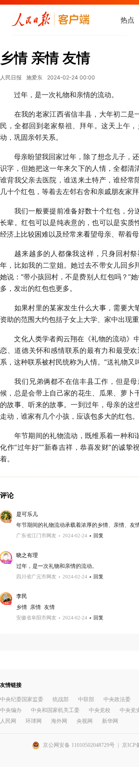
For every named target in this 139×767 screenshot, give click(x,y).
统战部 (61, 699)
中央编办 (11, 710)
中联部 (86, 699)
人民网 (8, 721)
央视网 (84, 721)
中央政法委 (117, 699)
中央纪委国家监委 (21, 699)
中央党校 (99, 710)
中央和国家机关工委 (55, 710)
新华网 (110, 721)
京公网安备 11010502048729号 (79, 745)
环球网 (33, 721)
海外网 (59, 721)
